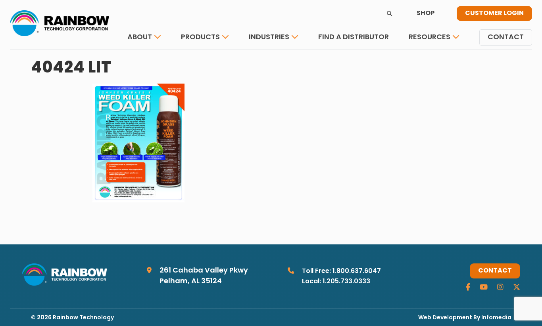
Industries (269, 37)
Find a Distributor (353, 37)
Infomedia (496, 317)
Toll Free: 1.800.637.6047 (341, 271)
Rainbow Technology (83, 317)
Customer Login (494, 13)
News (424, 61)
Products (200, 37)
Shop (425, 13)
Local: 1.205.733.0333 (336, 281)
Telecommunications (292, 61)
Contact (506, 37)
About (139, 37)
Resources (429, 37)
